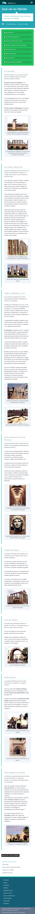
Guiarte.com (5, 912)
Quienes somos (13, 912)
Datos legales (21, 912)
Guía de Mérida (11, 24)
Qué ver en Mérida (23, 24)
